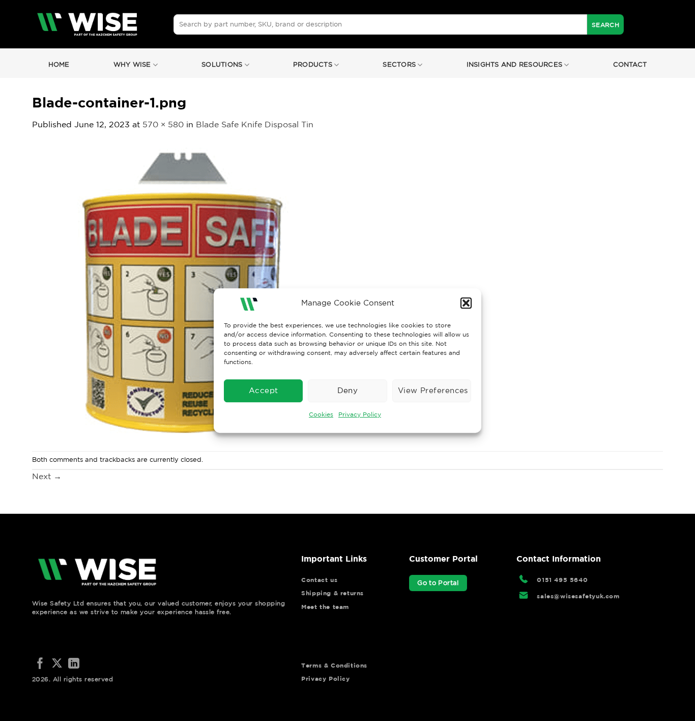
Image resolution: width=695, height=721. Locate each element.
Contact (630, 64)
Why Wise (132, 64)
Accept (263, 390)
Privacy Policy (359, 414)
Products (312, 64)
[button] (466, 303)
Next (47, 476)
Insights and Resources (515, 64)
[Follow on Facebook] (40, 664)
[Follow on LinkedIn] (73, 664)
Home (59, 64)
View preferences (433, 390)
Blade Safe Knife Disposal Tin (254, 124)
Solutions (221, 64)
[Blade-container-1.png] (177, 290)
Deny (347, 390)
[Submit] (605, 24)
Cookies (321, 414)
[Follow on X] (57, 664)
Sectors (399, 64)
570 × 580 (163, 124)
